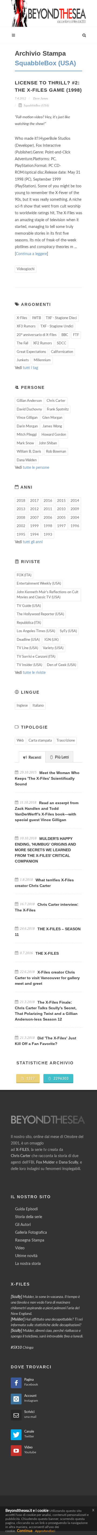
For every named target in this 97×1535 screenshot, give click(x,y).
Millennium (42, 360)
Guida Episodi (26, 1209)
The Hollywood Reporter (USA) (40, 614)
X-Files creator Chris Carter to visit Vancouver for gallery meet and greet (47, 978)
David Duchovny (29, 409)
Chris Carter (56, 401)
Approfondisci (45, 1531)
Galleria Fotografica (31, 1233)
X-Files (22, 318)
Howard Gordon (53, 434)
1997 (61, 526)
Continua (24, 1531)
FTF (76, 335)
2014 (75, 501)
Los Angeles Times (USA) (36, 631)
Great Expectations (31, 352)
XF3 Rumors (26, 326)
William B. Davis (29, 451)
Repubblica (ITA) (29, 623)
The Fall (22, 343)
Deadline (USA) (28, 640)
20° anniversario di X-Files (37, 335)
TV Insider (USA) (29, 665)
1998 (48, 526)
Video (20, 1248)
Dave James (40, 98)
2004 (75, 518)
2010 (61, 509)
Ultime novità (26, 1256)
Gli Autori (23, 1225)
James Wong (52, 426)
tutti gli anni (33, 542)
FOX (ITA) (24, 575)
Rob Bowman (56, 451)
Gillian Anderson (29, 401)
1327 (30, 1078)
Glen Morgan (52, 418)
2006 (48, 518)
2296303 (61, 1078)
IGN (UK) (51, 640)
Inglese (22, 705)
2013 (21, 509)
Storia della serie (28, 1217)
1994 (34, 534)
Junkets (23, 360)
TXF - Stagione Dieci (61, 318)
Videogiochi (25, 269)
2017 (34, 501)
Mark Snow (25, 443)
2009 (75, 509)
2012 (34, 509)
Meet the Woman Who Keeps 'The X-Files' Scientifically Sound (47, 778)
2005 (61, 518)
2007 (34, 518)
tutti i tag (30, 368)
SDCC (61, 343)
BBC (64, 335)
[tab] (32, 756)
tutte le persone (36, 468)
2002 (21, 526)
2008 (21, 518)
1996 (75, 526)
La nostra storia (28, 1264)
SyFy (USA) (68, 631)
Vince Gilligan (27, 418)
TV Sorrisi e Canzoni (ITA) (36, 657)
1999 (34, 526)
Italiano (38, 705)
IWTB (36, 318)
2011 (48, 509)
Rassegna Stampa (29, 1240)
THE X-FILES (47, 953)
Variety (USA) (53, 648)
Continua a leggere (31, 254)
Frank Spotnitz (58, 409)
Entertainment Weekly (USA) (39, 583)
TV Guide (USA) (29, 606)
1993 (48, 534)
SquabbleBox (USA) (36, 105)
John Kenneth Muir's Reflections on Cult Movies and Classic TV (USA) (47, 595)
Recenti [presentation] (34, 758)
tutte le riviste (34, 673)
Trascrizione (66, 740)
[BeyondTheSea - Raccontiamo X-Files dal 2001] (48, 13)
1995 (21, 534)
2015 (61, 501)
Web (20, 740)
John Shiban (48, 443)
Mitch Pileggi (27, 434)
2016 (48, 501)
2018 (21, 501)
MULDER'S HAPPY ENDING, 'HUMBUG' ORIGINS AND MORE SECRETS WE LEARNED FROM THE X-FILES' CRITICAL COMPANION (45, 849)
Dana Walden (27, 460)
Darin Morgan (27, 426)
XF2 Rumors (42, 343)
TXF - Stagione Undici (56, 326)
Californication (62, 352)
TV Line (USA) (27, 648)
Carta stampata (40, 740)
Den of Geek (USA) (61, 665)
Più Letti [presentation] (61, 757)
